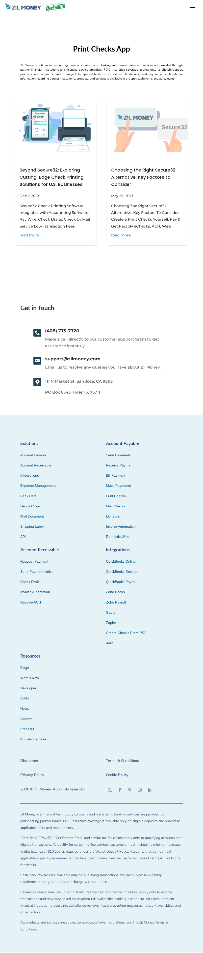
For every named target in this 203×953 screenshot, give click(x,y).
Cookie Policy (117, 774)
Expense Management (38, 486)
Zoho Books (115, 592)
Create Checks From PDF (126, 633)
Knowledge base (33, 739)
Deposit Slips (30, 506)
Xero (109, 643)
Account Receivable (35, 465)
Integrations (29, 475)
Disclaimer (29, 760)
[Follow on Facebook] (120, 790)
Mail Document (32, 516)
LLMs (24, 698)
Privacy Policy (32, 774)
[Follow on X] (110, 790)
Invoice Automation (121, 526)
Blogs (24, 668)
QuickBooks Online (121, 561)
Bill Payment (115, 475)
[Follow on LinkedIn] (149, 790)
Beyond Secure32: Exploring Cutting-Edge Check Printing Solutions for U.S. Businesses (51, 177)
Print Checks (116, 496)
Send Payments (118, 455)
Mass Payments (118, 486)
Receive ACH (30, 602)
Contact (26, 719)
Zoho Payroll (116, 602)
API (23, 537)
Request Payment (34, 561)
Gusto (110, 612)
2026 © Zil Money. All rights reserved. (53, 789)
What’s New (29, 678)
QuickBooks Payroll (121, 582)
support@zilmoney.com (73, 359)
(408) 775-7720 (62, 331)
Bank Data (28, 496)
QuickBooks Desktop (122, 572)
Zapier (111, 623)
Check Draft (29, 582)
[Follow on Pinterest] (130, 790)
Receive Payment (119, 465)
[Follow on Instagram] (140, 790)
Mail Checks (115, 506)
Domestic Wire (117, 537)
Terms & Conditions (122, 760)
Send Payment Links (36, 572)
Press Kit (27, 729)
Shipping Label (32, 526)
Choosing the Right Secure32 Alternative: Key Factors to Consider (143, 177)
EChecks (113, 516)
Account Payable (33, 455)
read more (29, 235)
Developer (28, 688)
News (24, 708)
